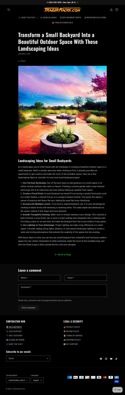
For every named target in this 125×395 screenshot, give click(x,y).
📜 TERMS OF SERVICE (73, 336)
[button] (8, 9)
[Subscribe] (47, 358)
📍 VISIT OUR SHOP (14, 336)
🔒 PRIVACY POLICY (71, 327)
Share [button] (23, 61)
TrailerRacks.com (18, 389)
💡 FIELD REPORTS (14, 327)
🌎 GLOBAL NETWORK (15, 340)
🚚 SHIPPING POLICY (72, 340)
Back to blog (64, 254)
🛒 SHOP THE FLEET (14, 344)
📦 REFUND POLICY (71, 331)
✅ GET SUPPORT (70, 344)
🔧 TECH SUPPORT (14, 331)
